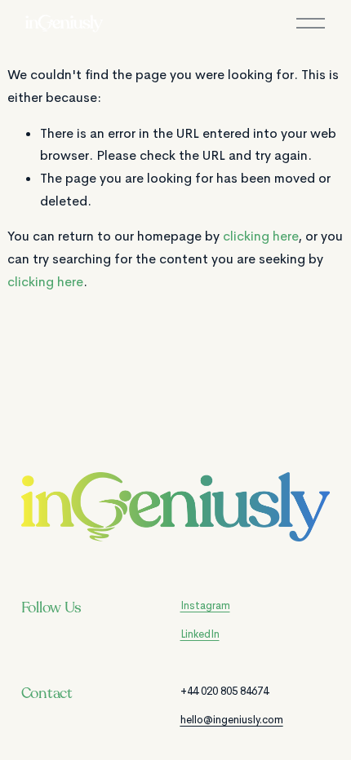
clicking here (260, 236)
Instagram (205, 605)
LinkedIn (200, 634)
